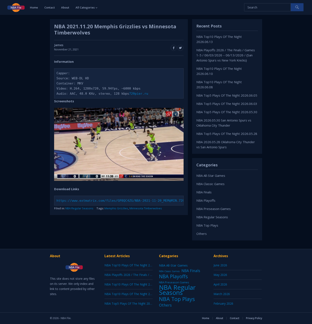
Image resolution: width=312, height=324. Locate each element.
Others (201, 233)
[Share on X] (180, 48)
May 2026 (220, 275)
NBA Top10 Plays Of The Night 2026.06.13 (133, 265)
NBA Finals (204, 192)
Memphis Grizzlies (116, 208)
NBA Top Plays (207, 225)
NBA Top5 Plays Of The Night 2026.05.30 (226, 112)
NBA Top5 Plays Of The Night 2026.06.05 (226, 95)
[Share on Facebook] (174, 48)
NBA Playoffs (205, 200)
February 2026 (223, 303)
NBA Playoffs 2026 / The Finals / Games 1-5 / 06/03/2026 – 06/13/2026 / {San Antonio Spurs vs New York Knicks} (225, 55)
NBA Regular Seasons (79, 208)
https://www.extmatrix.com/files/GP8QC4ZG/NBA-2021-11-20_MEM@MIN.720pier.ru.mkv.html (135, 201)
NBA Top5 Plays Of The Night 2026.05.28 (226, 133)
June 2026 (220, 265)
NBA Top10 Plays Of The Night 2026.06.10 (133, 284)
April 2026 (220, 284)
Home (34, 7)
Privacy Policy (254, 318)
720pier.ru (138, 94)
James (58, 45)
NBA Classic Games (210, 184)
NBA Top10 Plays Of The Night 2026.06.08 (133, 294)
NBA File (66, 318)
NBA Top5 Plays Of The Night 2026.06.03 (226, 103)
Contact (49, 7)
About (65, 7)
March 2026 (222, 294)
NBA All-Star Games (210, 175)
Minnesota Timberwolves (145, 208)
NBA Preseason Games (213, 209)
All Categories (85, 7)
